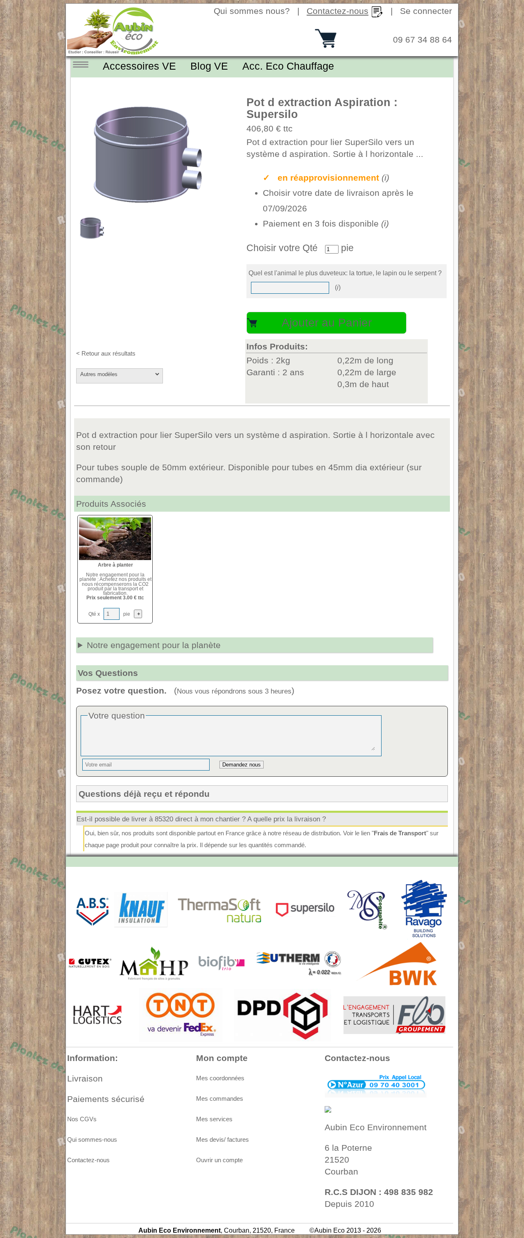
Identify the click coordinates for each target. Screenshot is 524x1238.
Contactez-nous (88, 1160)
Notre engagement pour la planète (154, 645)
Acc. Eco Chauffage (288, 66)
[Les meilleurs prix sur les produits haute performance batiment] (113, 52)
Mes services (214, 1119)
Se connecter (426, 11)
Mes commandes (219, 1098)
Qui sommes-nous (92, 1139)
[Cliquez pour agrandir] (150, 155)
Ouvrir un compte (219, 1160)
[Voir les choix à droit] (86, 65)
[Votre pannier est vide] (325, 45)
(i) (385, 177)
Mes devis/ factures (222, 1139)
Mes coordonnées (220, 1078)
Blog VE (209, 66)
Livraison (85, 1078)
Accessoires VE (139, 66)
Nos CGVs (82, 1119)
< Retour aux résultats (106, 353)
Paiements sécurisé (106, 1099)
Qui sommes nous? (252, 11)
